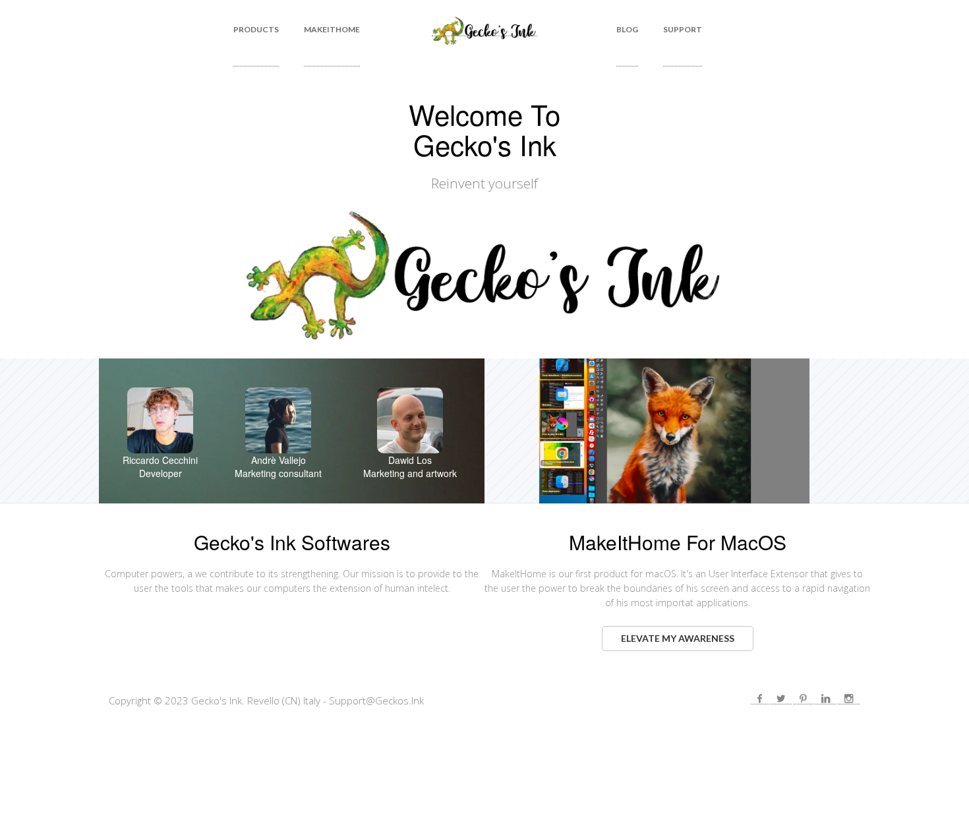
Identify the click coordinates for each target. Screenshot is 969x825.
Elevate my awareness (677, 638)
